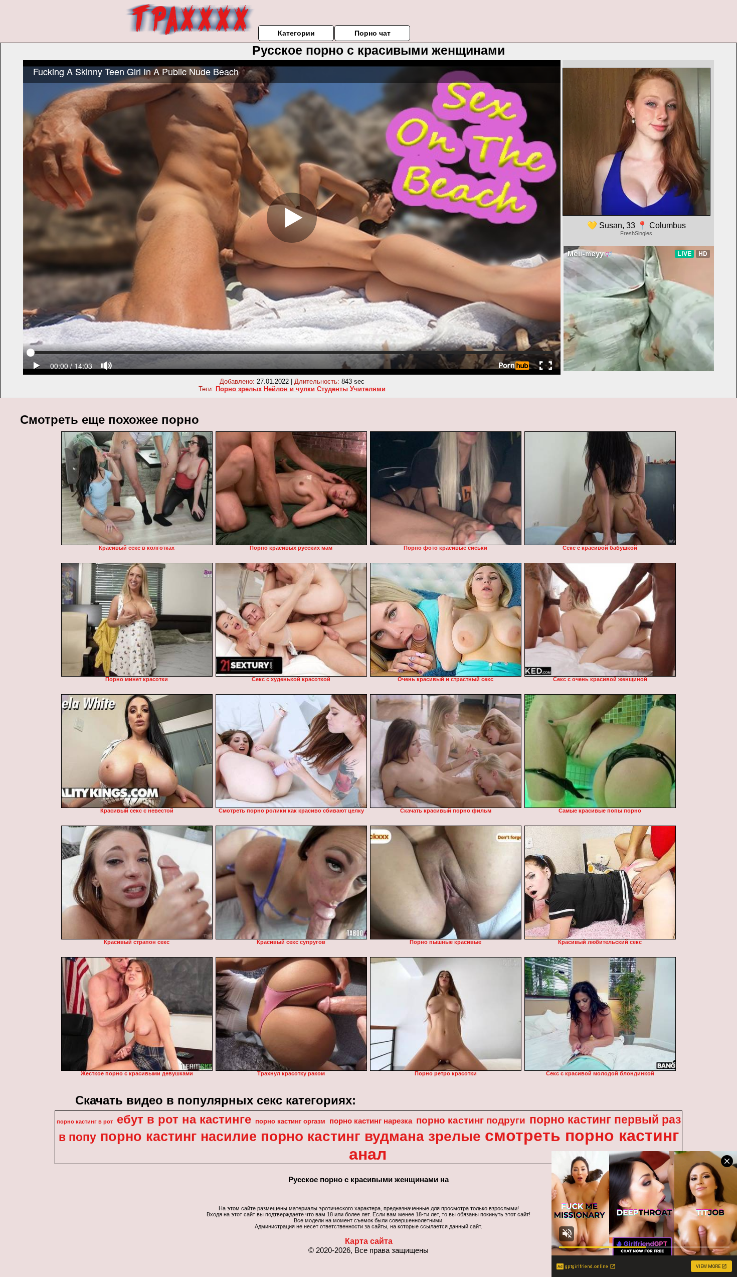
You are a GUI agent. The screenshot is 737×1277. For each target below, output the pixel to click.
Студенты (332, 389)
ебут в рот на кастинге (184, 1119)
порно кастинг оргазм (290, 1121)
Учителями (368, 389)
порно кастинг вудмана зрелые (371, 1136)
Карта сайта (369, 1241)
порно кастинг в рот (85, 1122)
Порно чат (372, 33)
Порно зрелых (239, 389)
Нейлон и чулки (289, 389)
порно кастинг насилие (178, 1136)
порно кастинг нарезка (370, 1121)
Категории (296, 33)
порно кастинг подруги (470, 1120)
